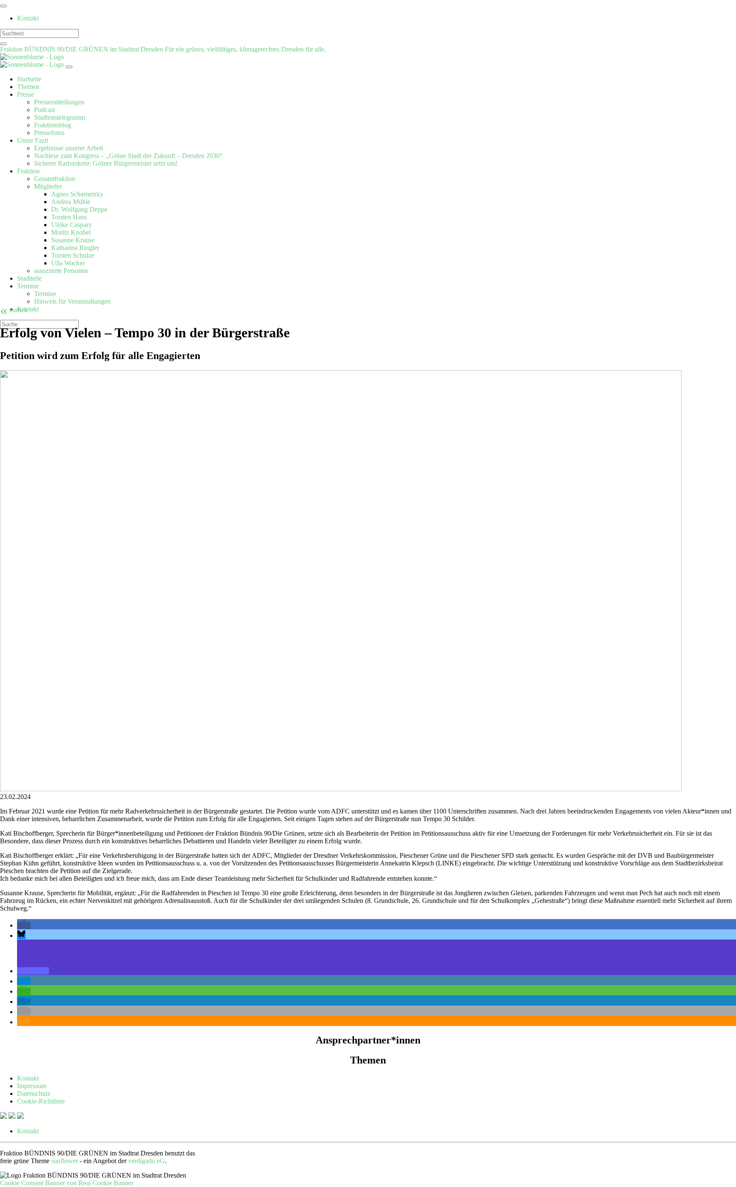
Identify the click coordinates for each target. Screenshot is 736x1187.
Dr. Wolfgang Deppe (79, 209)
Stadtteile (29, 278)
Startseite (29, 79)
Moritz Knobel (71, 232)
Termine (28, 286)
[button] (24, 925)
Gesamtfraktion (54, 178)
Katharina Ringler (75, 247)
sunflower (64, 1160)
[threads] (20, 1116)
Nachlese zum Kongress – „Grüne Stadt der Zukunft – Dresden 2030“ (128, 155)
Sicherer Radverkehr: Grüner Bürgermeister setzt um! (106, 163)
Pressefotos (49, 132)
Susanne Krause (73, 240)
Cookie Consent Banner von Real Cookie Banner (66, 1183)
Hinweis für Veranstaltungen (72, 301)
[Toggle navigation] (3, 6)
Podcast (44, 109)
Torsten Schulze (72, 255)
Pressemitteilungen (59, 102)
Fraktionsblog (52, 125)
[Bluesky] (13, 1116)
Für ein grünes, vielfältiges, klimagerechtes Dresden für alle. (245, 49)
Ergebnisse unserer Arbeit (68, 148)
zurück (14, 309)
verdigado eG (146, 1160)
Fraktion (28, 171)
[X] (4, 1116)
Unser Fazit (32, 140)
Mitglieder (48, 186)
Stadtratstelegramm (59, 117)
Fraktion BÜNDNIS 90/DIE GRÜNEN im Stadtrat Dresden (82, 49)
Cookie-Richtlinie (41, 1101)
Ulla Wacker (68, 263)
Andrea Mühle (70, 201)
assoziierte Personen (61, 270)
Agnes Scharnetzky (77, 194)
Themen (28, 86)
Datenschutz (33, 1093)
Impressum (31, 1085)
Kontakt (28, 18)
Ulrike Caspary (71, 224)
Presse (25, 94)
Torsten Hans (69, 217)
